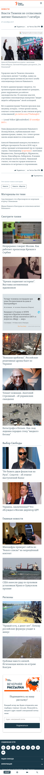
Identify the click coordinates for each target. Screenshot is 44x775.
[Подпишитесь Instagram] (28, 748)
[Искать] (37, 772)
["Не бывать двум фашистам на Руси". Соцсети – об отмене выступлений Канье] (22, 458)
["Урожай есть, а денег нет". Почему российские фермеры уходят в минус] (22, 612)
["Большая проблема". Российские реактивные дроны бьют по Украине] (22, 344)
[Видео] (27, 772)
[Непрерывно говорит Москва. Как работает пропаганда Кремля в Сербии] (22, 233)
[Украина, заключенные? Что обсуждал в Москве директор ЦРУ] (22, 493)
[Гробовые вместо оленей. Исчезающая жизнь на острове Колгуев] (22, 647)
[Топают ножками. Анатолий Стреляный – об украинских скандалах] (22, 379)
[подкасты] (17, 772)
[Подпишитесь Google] (3, 748)
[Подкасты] (38, 748)
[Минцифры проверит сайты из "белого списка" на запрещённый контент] (22, 533)
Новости (5, 9)
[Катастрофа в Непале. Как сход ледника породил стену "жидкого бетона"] (22, 415)
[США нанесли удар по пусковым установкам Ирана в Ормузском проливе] (22, 569)
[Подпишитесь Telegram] (23, 748)
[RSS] (33, 748)
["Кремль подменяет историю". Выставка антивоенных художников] (22, 268)
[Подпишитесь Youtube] (18, 748)
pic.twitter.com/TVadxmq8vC (27, 114)
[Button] (19, 26)
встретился (26, 151)
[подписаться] (3, 753)
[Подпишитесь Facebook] (8, 748)
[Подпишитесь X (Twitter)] (13, 748)
